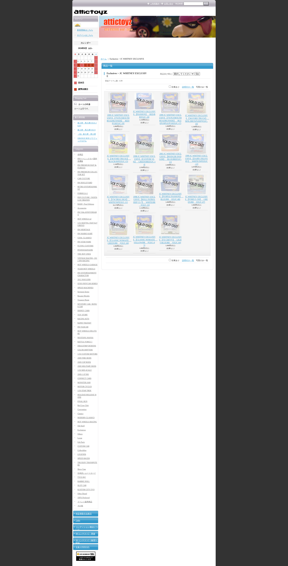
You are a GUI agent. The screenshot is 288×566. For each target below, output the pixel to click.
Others (80, 434)
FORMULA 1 (83, 193)
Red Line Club (83, 405)
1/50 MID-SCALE (85, 370)
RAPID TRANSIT (84, 323)
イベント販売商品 (85, 502)
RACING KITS (83, 319)
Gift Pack (81, 442)
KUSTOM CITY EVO (86, 490)
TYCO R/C (82, 477)
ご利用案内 (154, 4)
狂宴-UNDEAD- (83, 547)
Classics (80, 414)
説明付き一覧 (188, 87)
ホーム (104, 59)
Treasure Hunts (83, 300)
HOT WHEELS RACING (87, 422)
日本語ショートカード (87, 473)
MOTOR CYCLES (85, 387)
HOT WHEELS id (84, 219)
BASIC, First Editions (86, 204)
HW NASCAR (83, 327)
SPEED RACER (84, 458)
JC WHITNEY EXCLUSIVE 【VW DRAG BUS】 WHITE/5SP (118, 200)
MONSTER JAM (84, 383)
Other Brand (82, 494)
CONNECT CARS (84, 378)
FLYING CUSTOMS (85, 246)
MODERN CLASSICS (86, 418)
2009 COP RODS (84, 362)
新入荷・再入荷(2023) (87, 130)
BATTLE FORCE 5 (85, 342)
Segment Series (83, 292)
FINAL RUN (82, 401)
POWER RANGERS (85, 250)
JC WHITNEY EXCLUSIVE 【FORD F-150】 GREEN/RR (196, 200)
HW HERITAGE (84, 230)
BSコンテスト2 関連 (85, 534)
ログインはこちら (85, 35)
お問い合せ (168, 4)
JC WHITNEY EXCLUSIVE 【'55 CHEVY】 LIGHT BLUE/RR (170, 240)
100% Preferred (84, 498)
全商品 (80, 154)
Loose (80, 438)
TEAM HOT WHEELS (86, 269)
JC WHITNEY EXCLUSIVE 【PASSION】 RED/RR (144, 114)
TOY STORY (83, 315)
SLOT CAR (82, 485)
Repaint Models (84, 296)
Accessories (82, 208)
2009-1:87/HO (83, 374)
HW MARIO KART (85, 234)
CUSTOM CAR (83, 446)
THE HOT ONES (84, 254)
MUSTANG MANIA (85, 338)
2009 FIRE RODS (84, 358)
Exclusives (82, 430)
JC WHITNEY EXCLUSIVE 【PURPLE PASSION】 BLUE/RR (171, 197)
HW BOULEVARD (85, 183)
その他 (80, 506)
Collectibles (82, 450)
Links (78, 520)
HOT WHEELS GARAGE (88, 265)
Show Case (82, 469)
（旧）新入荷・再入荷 (87, 134)
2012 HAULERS (84, 279)
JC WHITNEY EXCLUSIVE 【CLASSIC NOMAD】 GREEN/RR (119, 240)
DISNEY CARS (84, 311)
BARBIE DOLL (84, 481)
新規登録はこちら (85, 30)
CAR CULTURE (84, 178)
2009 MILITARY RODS (87, 366)
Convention (82, 409)
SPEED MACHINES (85, 288)
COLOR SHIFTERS (85, 350)
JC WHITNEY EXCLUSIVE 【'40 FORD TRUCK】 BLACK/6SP (119, 159)
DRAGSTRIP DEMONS (87, 346)
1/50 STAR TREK (84, 391)
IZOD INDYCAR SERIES (88, 283)
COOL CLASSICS (85, 238)
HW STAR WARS (84, 242)
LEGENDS (82, 454)
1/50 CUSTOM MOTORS (87, 354)
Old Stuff (81, 426)
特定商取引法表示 (84, 514)
